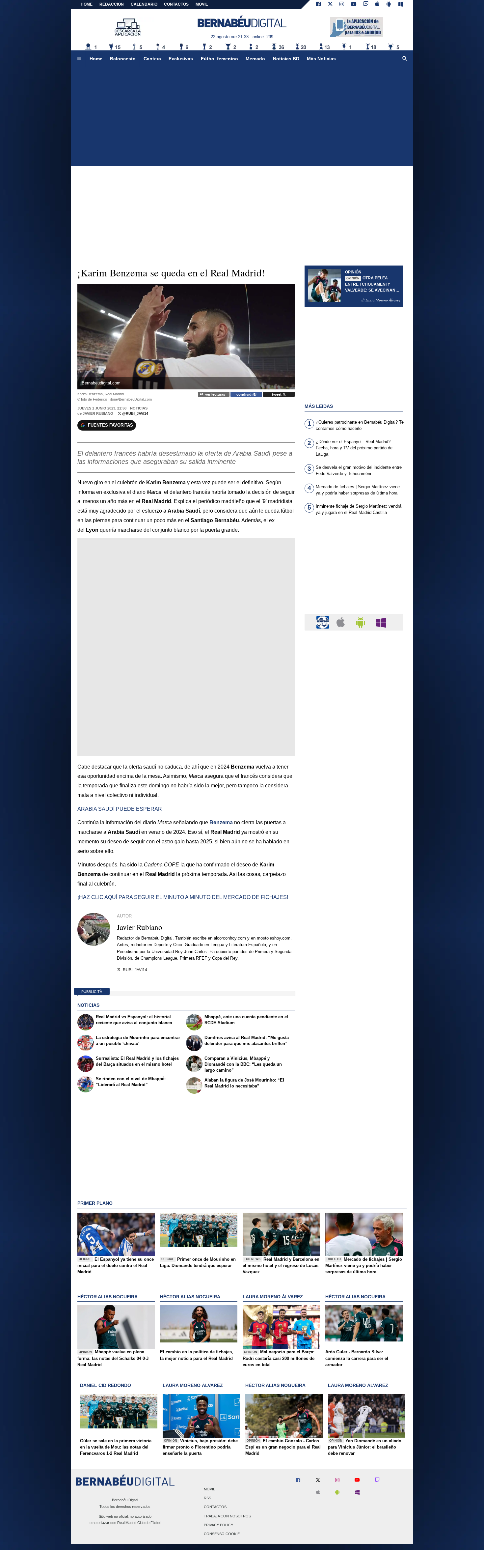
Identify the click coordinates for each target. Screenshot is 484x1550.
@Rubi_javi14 (134, 413)
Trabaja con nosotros (227, 1516)
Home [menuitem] (96, 58)
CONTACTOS (176, 4)
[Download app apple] (377, 4)
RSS (207, 1498)
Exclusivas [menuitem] (181, 58)
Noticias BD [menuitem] (286, 58)
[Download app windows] (400, 4)
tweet (277, 394)
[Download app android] (388, 4)
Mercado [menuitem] (255, 58)
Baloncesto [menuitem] (123, 58)
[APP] (323, 621)
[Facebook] (318, 4)
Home (87, 4)
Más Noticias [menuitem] (321, 58)
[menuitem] (79, 59)
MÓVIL (202, 4)
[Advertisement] (242, 116)
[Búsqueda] (405, 59)
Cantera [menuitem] (152, 58)
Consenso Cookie (222, 1534)
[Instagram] (341, 4)
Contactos (215, 1507)
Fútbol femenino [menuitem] (219, 58)
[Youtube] (353, 4)
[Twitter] (330, 4)
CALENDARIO (144, 4)
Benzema (221, 822)
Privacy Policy (218, 1525)
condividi (245, 394)
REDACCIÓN (111, 4)
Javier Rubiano (98, 413)
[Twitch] (365, 4)
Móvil (209, 1489)
